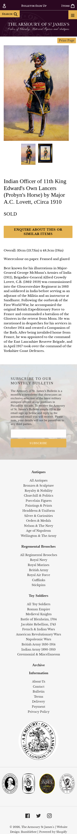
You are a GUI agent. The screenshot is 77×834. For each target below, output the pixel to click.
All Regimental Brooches (38, 555)
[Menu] (72, 14)
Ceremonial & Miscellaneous (38, 654)
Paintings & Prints (38, 505)
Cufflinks (38, 580)
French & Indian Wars (38, 629)
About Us (38, 681)
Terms (38, 696)
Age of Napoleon (38, 531)
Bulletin (39, 691)
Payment (38, 706)
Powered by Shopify (53, 832)
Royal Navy (38, 560)
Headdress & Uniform (38, 511)
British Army (38, 570)
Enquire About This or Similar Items (38, 232)
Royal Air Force (38, 575)
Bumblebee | (29, 832)
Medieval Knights (39, 614)
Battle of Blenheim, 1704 (39, 619)
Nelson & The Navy (38, 526)
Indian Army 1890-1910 (38, 649)
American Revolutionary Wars (38, 634)
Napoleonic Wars (38, 639)
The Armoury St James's (37, 827)
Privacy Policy (38, 712)
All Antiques (38, 480)
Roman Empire (38, 609)
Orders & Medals (38, 521)
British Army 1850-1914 (38, 644)
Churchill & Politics (38, 495)
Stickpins (38, 585)
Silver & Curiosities (38, 516)
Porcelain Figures (39, 501)
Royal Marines (38, 565)
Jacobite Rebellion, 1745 (38, 624)
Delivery (38, 701)
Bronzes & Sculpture (38, 485)
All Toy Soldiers (38, 604)
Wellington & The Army (38, 536)
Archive (38, 665)
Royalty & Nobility (39, 491)
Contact (38, 686)
